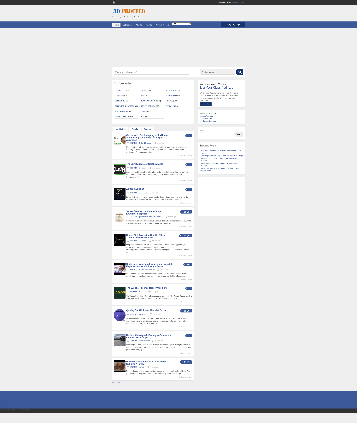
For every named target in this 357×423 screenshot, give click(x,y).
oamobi (141, 367)
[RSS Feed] (114, 2)
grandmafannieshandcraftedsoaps (150, 217)
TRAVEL (169, 101)
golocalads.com (206, 119)
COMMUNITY (120, 101)
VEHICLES (170, 106)
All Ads (139, 25)
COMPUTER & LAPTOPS (124, 106)
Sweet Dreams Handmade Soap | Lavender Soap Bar (144, 212)
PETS (143, 117)
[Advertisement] (178, 47)
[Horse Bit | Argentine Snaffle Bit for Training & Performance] (120, 245)
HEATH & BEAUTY (148, 101)
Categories (127, 25)
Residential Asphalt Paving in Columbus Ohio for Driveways (148, 336)
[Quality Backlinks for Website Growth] (120, 320)
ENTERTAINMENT (122, 117)
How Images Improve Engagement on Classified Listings (221, 156)
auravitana (142, 240)
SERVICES (170, 96)
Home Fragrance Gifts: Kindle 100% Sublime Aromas (146, 362)
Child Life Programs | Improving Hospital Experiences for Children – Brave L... (149, 265)
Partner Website (162, 25)
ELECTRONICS (121, 111)
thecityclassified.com (208, 121)
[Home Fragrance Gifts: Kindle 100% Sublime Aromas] (120, 372)
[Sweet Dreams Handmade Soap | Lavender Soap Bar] (120, 221)
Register (235, 2)
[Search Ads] (239, 72)
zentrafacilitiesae (145, 193)
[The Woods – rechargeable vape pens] (120, 298)
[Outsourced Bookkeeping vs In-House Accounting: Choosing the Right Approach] (120, 145)
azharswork (143, 314)
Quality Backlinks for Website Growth (147, 310)
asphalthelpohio (144, 340)
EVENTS (144, 90)
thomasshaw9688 (145, 292)
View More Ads (117, 383)
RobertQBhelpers (145, 143)
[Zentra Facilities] (120, 199)
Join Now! (206, 104)
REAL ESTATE (172, 90)
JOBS (143, 111)
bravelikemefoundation (147, 269)
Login (242, 2)
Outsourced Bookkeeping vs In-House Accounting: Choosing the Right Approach (147, 137)
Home (116, 25)
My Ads (148, 25)
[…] (154, 152)
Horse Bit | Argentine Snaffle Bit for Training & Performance (146, 236)
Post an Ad (233, 25)
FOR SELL (145, 96)
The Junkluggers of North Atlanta (144, 164)
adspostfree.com (206, 116)
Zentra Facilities (135, 189)
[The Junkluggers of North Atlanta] (120, 174)
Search (203, 131)
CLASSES (119, 96)
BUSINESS (119, 90)
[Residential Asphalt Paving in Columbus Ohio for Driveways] (120, 345)
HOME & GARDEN (148, 106)
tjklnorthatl (142, 168)
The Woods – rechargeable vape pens (146, 288)
